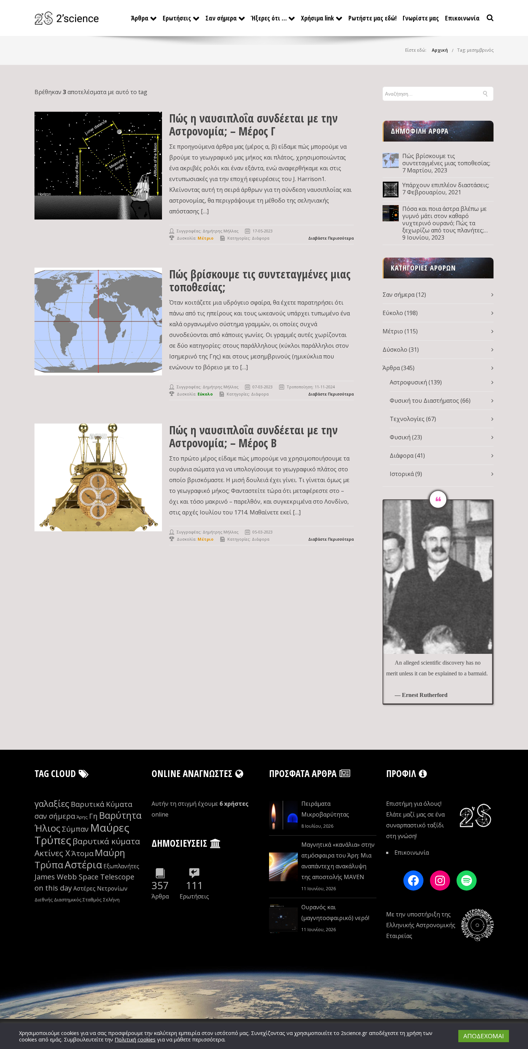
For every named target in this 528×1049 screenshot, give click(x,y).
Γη (93, 816)
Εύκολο (393, 313)
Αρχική (440, 50)
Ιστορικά (402, 474)
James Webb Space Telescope (84, 877)
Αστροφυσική (408, 382)
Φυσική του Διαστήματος (424, 401)
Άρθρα (139, 18)
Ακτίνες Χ (52, 853)
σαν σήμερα (54, 816)
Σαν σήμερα (221, 18)
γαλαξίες (51, 803)
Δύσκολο (395, 349)
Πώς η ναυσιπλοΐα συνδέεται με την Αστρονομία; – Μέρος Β (253, 436)
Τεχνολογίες (407, 419)
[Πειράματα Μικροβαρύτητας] (283, 815)
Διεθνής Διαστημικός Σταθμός (68, 899)
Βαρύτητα (120, 815)
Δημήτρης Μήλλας (220, 231)
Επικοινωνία (462, 18)
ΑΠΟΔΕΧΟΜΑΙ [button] (483, 1036)
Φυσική (400, 437)
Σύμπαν (75, 829)
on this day (53, 888)
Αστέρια (83, 864)
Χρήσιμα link (317, 18)
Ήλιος (47, 828)
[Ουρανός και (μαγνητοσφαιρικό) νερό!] (283, 918)
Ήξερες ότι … (269, 18)
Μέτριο (393, 331)
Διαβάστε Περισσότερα (331, 238)
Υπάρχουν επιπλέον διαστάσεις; (445, 185)
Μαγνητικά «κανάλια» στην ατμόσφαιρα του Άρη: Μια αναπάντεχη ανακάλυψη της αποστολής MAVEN (338, 861)
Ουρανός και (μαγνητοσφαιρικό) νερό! (335, 912)
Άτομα (82, 853)
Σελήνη (111, 899)
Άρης (82, 817)
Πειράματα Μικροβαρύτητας (325, 809)
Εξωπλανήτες (121, 866)
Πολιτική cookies (135, 1039)
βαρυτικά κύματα (106, 841)
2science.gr (354, 1032)
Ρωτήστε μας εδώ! (372, 18)
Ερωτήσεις (177, 18)
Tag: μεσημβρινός (475, 50)
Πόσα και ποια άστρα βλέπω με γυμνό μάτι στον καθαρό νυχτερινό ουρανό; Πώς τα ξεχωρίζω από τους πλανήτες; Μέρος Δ (444, 219)
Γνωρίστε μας (421, 18)
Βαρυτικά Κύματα (101, 804)
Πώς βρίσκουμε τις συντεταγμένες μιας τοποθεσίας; (260, 280)
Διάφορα (260, 238)
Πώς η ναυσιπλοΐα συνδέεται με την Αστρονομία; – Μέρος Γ (253, 124)
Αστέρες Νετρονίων (100, 888)
